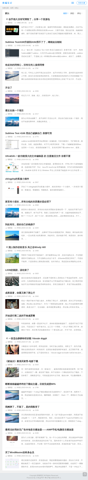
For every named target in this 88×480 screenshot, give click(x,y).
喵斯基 (10, 23)
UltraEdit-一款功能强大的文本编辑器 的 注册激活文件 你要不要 (37, 156)
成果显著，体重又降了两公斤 (20, 293)
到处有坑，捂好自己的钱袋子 (20, 224)
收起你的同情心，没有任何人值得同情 (24, 65)
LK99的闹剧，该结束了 (17, 270)
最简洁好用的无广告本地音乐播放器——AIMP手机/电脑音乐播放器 (39, 429)
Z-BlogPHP (40, 478)
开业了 (8, 87)
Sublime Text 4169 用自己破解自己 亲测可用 (28, 133)
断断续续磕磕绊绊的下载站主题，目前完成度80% (30, 384)
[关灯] (85, 474)
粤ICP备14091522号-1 (53, 478)
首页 (12, 8)
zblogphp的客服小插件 (17, 179)
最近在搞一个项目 (14, 110)
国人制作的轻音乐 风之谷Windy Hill (27, 247)
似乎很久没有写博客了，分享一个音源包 (29, 19)
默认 (17, 8)
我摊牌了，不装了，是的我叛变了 (22, 407)
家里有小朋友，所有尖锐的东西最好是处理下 (28, 201)
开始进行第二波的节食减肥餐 (20, 315)
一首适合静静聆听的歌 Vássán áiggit (28, 338)
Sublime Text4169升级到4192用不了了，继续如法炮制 (33, 42)
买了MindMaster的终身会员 (19, 452)
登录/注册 (81, 3)
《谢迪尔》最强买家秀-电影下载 (21, 361)
